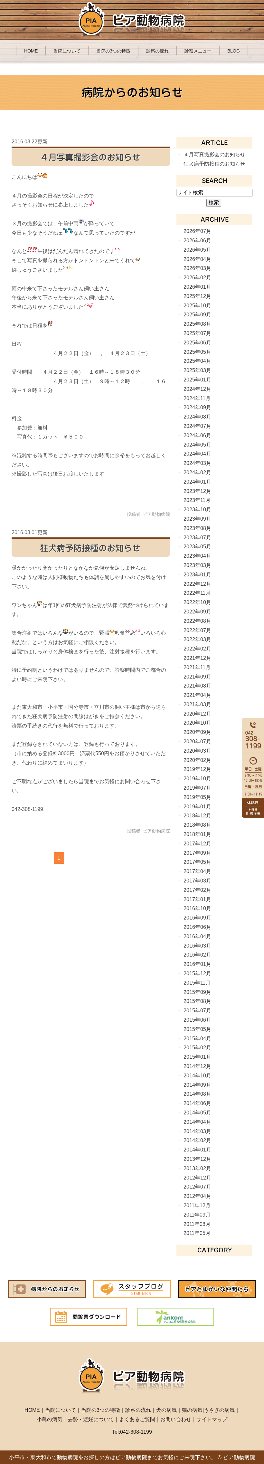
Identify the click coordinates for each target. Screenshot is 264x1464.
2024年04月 (197, 454)
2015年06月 (197, 1020)
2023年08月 (197, 528)
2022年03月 (197, 639)
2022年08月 (197, 621)
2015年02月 (197, 1047)
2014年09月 (197, 1085)
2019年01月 (197, 806)
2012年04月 (197, 1196)
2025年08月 (197, 324)
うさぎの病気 (219, 1410)
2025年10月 (197, 305)
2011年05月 (197, 1233)
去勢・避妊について (91, 1419)
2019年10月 (197, 778)
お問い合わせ (175, 1419)
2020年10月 (197, 723)
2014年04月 (197, 1122)
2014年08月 (197, 1094)
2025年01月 (197, 379)
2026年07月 (197, 231)
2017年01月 (197, 899)
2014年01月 (197, 1149)
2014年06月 (197, 1103)
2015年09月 (197, 992)
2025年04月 (197, 361)
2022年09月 (197, 611)
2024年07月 (197, 426)
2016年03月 (197, 946)
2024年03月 (197, 463)
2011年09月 (197, 1215)
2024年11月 (197, 398)
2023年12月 (197, 491)
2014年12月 (197, 1066)
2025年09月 (197, 314)
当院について (66, 50)
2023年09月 (197, 519)
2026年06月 (197, 240)
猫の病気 (192, 1410)
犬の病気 (166, 1410)
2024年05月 (197, 445)
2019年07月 (197, 788)
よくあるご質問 (137, 1419)
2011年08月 (197, 1224)
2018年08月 (197, 825)
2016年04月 (197, 936)
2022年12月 (197, 584)
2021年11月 (197, 667)
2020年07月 (197, 741)
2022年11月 (197, 593)
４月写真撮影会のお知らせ (90, 157)
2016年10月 (197, 908)
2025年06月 (197, 342)
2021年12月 (197, 658)
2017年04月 (197, 871)
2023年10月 (197, 509)
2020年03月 (197, 751)
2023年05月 (197, 546)
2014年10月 (197, 1075)
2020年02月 (197, 760)
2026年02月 (197, 277)
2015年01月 (197, 1057)
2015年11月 (197, 983)
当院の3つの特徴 (113, 50)
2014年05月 (197, 1112)
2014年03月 (197, 1131)
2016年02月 (197, 955)
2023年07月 (197, 537)
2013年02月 (197, 1168)
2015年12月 (197, 973)
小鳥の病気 (49, 1419)
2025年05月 (197, 352)
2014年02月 (197, 1140)
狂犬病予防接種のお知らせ (90, 548)
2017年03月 (197, 880)
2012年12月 (197, 1177)
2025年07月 (197, 333)
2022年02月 (197, 648)
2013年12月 (197, 1159)
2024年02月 (197, 472)
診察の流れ (157, 50)
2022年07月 (197, 630)
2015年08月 (197, 1001)
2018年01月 (197, 834)
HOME (31, 50)
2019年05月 (197, 797)
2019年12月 (197, 769)
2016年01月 (197, 964)
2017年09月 (197, 853)
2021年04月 (197, 695)
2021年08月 (197, 686)
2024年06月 (197, 435)
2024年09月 (197, 407)
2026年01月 (197, 287)
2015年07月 (197, 1010)
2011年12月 (197, 1205)
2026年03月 (197, 268)
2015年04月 (197, 1038)
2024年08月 (197, 416)
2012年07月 (197, 1187)
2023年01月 (197, 574)
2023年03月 (197, 565)
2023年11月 (197, 500)
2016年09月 (197, 917)
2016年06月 (197, 927)
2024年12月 (197, 389)
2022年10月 (197, 602)
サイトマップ (211, 1419)
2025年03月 (197, 370)
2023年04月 (197, 556)
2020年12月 (197, 714)
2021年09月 (197, 676)
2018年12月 (197, 815)
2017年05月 (197, 862)
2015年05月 (197, 1029)
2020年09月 (197, 732)
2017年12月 (197, 843)
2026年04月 (197, 259)
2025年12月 (197, 296)
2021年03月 (197, 704)
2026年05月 (197, 250)
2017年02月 (197, 890)
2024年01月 (197, 482)
